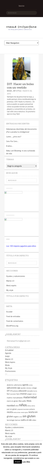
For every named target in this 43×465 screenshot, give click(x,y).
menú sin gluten (12, 401)
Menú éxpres (10, 362)
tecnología (10, 420)
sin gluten (29, 416)
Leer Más (26, 461)
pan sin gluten (12, 409)
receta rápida (24, 412)
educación (23, 390)
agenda (25, 384)
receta (10, 412)
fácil (8, 394)
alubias (31, 385)
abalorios (10, 385)
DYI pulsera (14, 391)
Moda (9, 90)
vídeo (34, 420)
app (18, 387)
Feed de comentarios (14, 321)
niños (23, 405)
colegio (34, 388)
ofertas (29, 406)
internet (23, 393)
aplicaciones (12, 387)
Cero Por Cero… (12, 141)
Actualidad (9, 350)
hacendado (13, 394)
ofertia (33, 406)
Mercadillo (22, 401)
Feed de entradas (13, 316)
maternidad (30, 397)
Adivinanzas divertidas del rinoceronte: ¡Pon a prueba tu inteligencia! (21, 130)
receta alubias (16, 412)
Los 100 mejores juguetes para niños (21, 246)
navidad (11, 405)
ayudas (23, 388)
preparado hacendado (23, 409)
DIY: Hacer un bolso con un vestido (20, 85)
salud (20, 417)
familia (35, 391)
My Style (17, 90)
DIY (8, 390)
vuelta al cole (26, 419)
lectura (34, 394)
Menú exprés (11, 285)
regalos (16, 416)
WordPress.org (12, 325)
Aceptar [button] (17, 462)
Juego (7, 356)
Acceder (9, 311)
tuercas (17, 420)
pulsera (32, 409)
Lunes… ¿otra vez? (13, 136)
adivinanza (18, 385)
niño (16, 405)
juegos (29, 394)
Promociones (10, 371)
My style (9, 290)
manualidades (18, 397)
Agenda (8, 353)
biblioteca (28, 388)
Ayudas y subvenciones (15, 276)
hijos (18, 394)
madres (9, 397)
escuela (30, 391)
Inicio (21, 6)
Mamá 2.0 (10, 280)
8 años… (9, 145)
